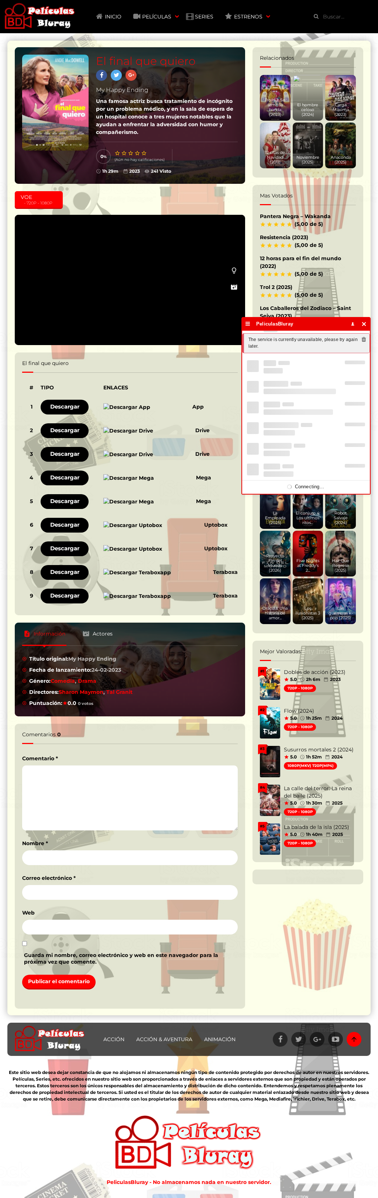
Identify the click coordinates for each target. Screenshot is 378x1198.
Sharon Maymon (81, 692)
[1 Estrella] (117, 153)
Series (204, 16)
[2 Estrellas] (124, 153)
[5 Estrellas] (144, 153)
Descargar (64, 406)
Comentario (40, 758)
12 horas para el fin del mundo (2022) (300, 262)
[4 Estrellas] (137, 153)
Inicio (113, 16)
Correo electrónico (49, 878)
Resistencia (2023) (284, 237)
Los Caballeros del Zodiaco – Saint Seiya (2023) (305, 312)
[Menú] (247, 324)
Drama (87, 681)
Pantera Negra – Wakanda (295, 216)
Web (28, 912)
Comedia (63, 681)
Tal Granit (119, 692)
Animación (220, 1039)
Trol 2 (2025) (276, 287)
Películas (156, 16)
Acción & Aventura (164, 1039)
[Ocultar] (364, 324)
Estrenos (248, 16)
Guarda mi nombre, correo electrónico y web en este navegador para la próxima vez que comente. (121, 958)
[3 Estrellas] (131, 153)
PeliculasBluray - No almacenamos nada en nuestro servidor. (189, 1182)
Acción (113, 1039)
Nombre (35, 843)
